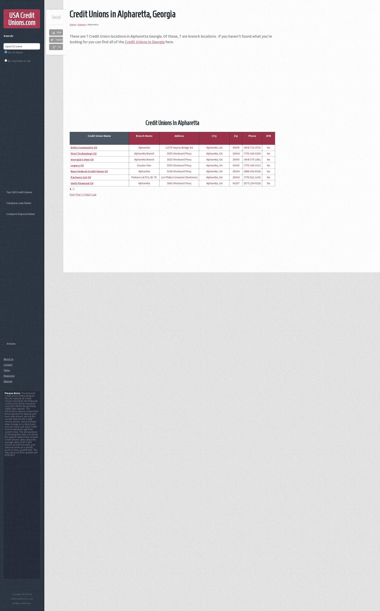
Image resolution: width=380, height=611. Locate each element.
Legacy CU (77, 165)
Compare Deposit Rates (21, 214)
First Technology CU (84, 153)
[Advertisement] (172, 76)
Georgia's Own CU (82, 159)
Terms (7, 370)
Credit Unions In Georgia (145, 41)
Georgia (82, 24)
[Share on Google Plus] (54, 47)
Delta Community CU (84, 147)
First (72, 194)
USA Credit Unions (21, 19)
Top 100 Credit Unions (19, 192)
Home (73, 24)
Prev (78, 194)
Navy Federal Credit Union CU (89, 171)
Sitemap (8, 381)
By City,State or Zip (19, 61)
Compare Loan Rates (19, 203)
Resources (9, 375)
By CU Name (15, 52)
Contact (8, 364)
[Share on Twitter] (52, 39)
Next (87, 194)
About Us (8, 359)
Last (94, 194)
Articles (11, 343)
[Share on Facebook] (53, 32)
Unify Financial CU (82, 183)
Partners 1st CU (81, 177)
